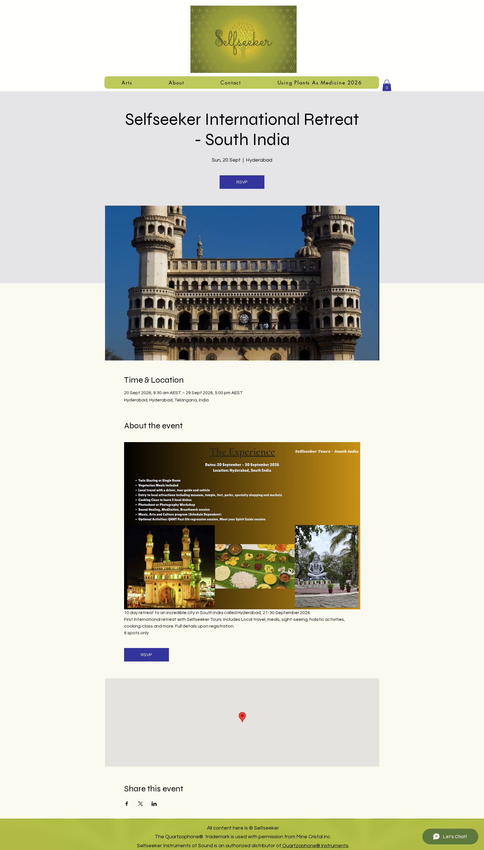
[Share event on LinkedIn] (154, 803)
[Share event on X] (140, 803)
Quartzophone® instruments (314, 845)
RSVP (242, 182)
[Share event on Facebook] (126, 803)
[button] (126, 82)
